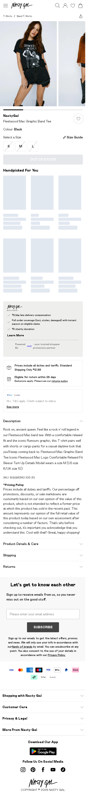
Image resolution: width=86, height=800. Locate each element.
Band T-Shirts (24, 16)
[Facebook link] (43, 769)
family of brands (22, 646)
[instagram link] (23, 769)
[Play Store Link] (43, 751)
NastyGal (11, 115)
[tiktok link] (63, 769)
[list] (43, 65)
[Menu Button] (5, 5)
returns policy (60, 381)
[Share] (80, 16)
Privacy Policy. (57, 655)
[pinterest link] (33, 769)
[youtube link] (53, 769)
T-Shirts (7, 16)
